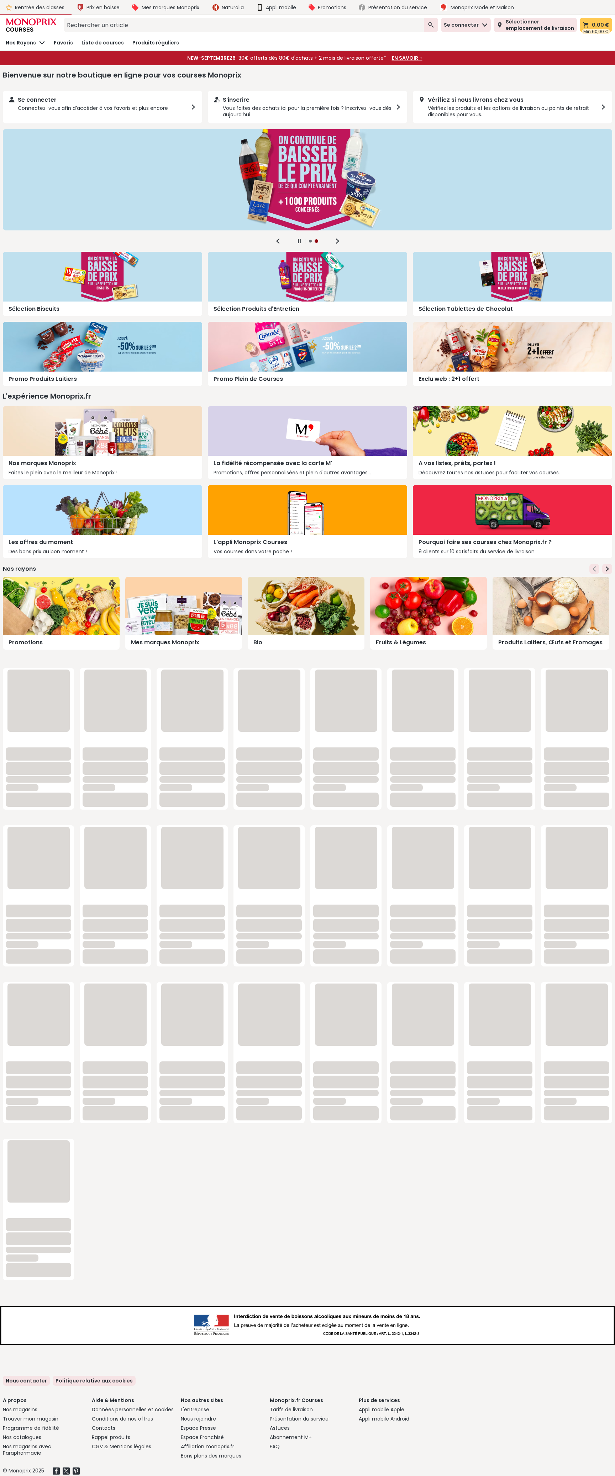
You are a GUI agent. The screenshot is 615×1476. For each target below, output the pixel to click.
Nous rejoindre (198, 1418)
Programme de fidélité (31, 1428)
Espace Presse (198, 1428)
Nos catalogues (22, 1437)
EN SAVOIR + (407, 58)
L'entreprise (195, 1409)
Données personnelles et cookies (133, 1409)
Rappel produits (111, 1437)
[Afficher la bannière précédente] (278, 241)
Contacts (103, 1428)
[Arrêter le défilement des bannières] (299, 241)
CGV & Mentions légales (121, 1446)
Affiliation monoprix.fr (207, 1446)
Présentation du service (299, 1418)
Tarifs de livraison (291, 1409)
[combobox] (244, 25)
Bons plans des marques (211, 1455)
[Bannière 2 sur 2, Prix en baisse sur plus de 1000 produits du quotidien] (307, 179)
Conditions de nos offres (122, 1418)
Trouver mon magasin (30, 1418)
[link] (94, 1381)
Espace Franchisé (202, 1437)
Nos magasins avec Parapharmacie (27, 1449)
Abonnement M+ (291, 1437)
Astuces (280, 1428)
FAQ (275, 1446)
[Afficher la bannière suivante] (337, 241)
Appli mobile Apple (381, 1409)
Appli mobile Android (384, 1418)
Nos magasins (20, 1409)
